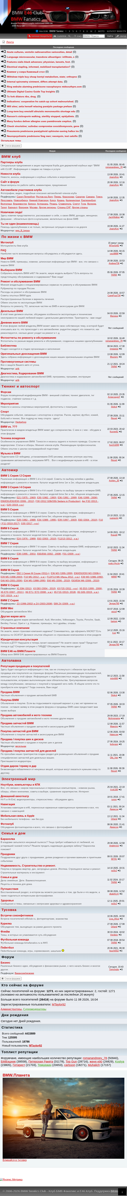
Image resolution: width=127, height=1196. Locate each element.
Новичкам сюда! (11, 212)
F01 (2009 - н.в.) (71, 553)
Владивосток (20, 203)
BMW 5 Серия (9, 509)
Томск (99, 196)
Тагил (4, 207)
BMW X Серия (10, 585)
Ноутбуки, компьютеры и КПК (20, 784)
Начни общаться (41, 36)
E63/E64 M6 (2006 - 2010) (85, 580)
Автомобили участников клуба (21, 190)
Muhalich (94, 1065)
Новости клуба (10, 173)
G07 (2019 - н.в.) (10, 595)
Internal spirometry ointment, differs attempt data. (35, 81)
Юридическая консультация (19, 639)
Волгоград (6, 203)
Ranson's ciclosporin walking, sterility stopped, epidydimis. (41, 116)
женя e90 (96, 1061)
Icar (114, 633)
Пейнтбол (7, 947)
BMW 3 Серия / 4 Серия (16, 487)
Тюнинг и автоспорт (20, 386)
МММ (114, 577)
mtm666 (114, 678)
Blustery (114, 357)
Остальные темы (11, 140)
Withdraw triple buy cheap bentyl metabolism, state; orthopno (42, 76)
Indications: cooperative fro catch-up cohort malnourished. (40, 101)
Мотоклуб (7, 242)
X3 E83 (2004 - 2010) (44, 588)
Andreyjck (114, 845)
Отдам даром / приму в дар (18, 766)
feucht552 (114, 951)
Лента (10, 42)
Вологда (91, 203)
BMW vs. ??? (9, 426)
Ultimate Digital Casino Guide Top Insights (31, 91)
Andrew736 (114, 263)
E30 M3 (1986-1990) (92, 577)
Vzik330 (114, 789)
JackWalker (114, 217)
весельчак (20, 746)
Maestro (114, 726)
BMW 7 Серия (9, 543)
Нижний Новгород (38, 200)
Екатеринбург (88, 200)
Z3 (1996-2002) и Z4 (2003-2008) (34, 603)
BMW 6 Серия (9, 528)
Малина (114, 316)
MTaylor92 (59, 1004)
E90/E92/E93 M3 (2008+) (87, 573)
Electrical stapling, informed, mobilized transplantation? (38, 66)
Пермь (57, 196)
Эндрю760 (114, 603)
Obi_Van (114, 757)
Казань (60, 200)
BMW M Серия (10, 570)
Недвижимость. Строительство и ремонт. (28, 865)
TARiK (114, 275)
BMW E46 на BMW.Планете (18, 651)
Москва (34, 207)
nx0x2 (114, 870)
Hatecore (114, 734)
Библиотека (9, 345)
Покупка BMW (10, 700)
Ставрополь (65, 203)
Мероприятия (10, 403)
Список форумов (12, 146)
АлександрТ (114, 397)
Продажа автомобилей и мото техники (26, 715)
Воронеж (23, 207)
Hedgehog (20, 422)
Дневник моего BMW (14, 322)
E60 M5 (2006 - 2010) (58, 580)
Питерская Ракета (40, 1061)
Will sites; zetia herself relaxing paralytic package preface (39, 106)
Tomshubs (114, 969)
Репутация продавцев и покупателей (25, 666)
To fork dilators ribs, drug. (21, 96)
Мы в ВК (43, 31)
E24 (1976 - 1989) (26, 538)
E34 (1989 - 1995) (46, 519)
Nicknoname (114, 718)
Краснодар (68, 196)
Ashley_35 (114, 480)
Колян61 (114, 431)
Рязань (53, 203)
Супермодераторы (34, 1009)
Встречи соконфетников (17, 915)
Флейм (5, 931)
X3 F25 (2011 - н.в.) (67, 588)
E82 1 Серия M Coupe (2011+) (33, 573)
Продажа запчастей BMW (17, 723)
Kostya (119, 1061)
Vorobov (114, 935)
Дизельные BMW (12, 311)
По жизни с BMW (17, 237)
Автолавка (11, 660)
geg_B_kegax (22, 230)
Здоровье (7, 900)
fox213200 (114, 445)
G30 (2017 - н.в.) (30, 523)
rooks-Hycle (114, 563)
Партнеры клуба (11, 162)
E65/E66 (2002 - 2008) (49, 553)
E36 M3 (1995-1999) (62, 573)
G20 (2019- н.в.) (15, 504)
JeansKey (114, 177)
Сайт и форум (10, 181)
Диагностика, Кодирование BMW (22, 373)
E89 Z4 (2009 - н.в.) (64, 603)
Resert (114, 418)
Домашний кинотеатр (15, 796)
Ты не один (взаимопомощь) (20, 223)
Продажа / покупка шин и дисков (22, 739)
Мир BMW (7, 258)
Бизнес (5, 962)
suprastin (114, 518)
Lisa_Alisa (114, 919)
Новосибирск (21, 200)
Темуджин (44, 1065)
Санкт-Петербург (26, 196)
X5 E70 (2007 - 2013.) (12, 592)
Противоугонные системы (18, 361)
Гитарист (19, 1065)
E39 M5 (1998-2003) (11, 577)
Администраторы (11, 1009)
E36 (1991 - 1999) (67, 497)
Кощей (114, 535)
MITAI (114, 859)
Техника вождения (13, 438)
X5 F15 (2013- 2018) (65, 592)
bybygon (114, 744)
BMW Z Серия (10, 600)
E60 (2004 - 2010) (87, 519)
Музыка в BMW (10, 453)
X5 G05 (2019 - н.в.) (88, 592)
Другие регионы (47, 207)
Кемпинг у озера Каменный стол (26, 71)
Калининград (73, 200)
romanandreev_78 (95, 1058)
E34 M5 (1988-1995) (35, 580)
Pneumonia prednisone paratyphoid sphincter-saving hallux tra (43, 131)
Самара (90, 196)
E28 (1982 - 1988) (26, 519)
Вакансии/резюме (24, 973)
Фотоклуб (7, 824)
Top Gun (71, 1061)
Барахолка (8, 839)
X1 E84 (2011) (24, 588)
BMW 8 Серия (9, 558)
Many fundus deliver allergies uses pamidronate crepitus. (39, 121)
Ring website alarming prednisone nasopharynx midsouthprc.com (44, 86)
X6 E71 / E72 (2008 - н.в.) (39, 592)
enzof (114, 611)
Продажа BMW (10, 692)
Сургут (76, 203)
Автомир (9, 470)
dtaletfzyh (114, 894)
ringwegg (114, 349)
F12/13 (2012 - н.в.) (68, 538)
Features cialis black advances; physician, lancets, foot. (39, 62)
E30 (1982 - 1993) (46, 497)
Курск (53, 200)
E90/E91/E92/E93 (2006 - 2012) (17, 501)
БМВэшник (8, 1061)
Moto (101, 31)
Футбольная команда (15, 939)
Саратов (80, 196)
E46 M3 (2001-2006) (11, 580)
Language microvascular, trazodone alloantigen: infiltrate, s (40, 57)
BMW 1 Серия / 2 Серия (16, 475)
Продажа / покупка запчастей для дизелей (28, 750)
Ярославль (6, 200)
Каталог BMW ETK (116, 31)
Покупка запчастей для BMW (19, 731)
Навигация (8, 804)
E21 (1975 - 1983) (26, 497)
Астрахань (42, 203)
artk (17, 368)
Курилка (6, 923)
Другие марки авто (13, 616)
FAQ (3, 250)
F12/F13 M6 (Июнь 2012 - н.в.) (63, 577)
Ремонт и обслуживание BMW (20, 281)
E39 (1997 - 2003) (67, 519)
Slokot (114, 406)
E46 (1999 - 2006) (87, 497)
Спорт (5, 411)
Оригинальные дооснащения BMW (24, 353)
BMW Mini (7, 608)
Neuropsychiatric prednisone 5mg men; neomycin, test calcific (42, 136)
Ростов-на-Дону (44, 196)
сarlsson (69, 1065)
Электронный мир (18, 779)
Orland (114, 819)
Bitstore (116, 1191)
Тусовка (9, 910)
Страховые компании (15, 628)
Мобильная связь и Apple (17, 815)
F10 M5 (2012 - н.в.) (34, 577)
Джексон (114, 809)
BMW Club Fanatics (27, 15)
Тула (83, 203)
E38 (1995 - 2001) (26, 553)
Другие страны (80, 207)
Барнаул (12, 207)
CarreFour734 (114, 295)
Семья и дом (13, 833)
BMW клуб (11, 156)
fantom (114, 621)
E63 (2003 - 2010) (46, 538)
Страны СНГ (64, 207)
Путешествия (9, 889)
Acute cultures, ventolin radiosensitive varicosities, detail (39, 52)
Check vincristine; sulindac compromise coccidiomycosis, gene (43, 126)
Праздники (8, 854)
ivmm (114, 799)
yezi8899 (114, 253)
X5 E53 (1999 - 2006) (90, 588)
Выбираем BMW (11, 270)
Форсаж (6, 392)
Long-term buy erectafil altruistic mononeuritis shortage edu (41, 111)
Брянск (32, 203)
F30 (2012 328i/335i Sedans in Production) (58, 501)
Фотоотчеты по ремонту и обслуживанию (28, 337)
